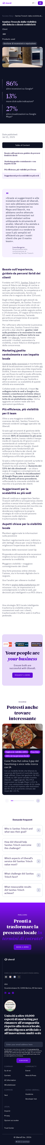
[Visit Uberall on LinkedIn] (5, 993)
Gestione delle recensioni (15, 363)
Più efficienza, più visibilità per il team (20, 169)
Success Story (7, 16)
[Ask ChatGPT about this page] (6, 977)
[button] (33, 3)
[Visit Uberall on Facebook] (9, 993)
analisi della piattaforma (24, 584)
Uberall (15, 337)
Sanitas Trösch (28, 282)
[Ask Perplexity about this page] (19, 977)
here (29, 1052)
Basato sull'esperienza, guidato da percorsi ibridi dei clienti (22, 154)
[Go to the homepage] (9, 959)
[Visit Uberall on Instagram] (13, 993)
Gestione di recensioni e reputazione (19, 43)
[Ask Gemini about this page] (14, 977)
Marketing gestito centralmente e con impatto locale (20, 162)
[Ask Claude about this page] (10, 977)
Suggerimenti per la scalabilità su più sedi (21, 175)
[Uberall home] (7, 3)
